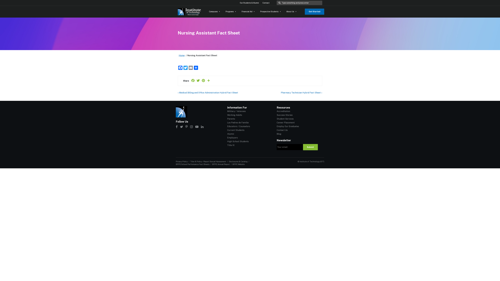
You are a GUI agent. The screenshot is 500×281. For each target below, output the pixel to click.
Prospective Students (269, 12)
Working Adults (234, 115)
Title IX (231, 145)
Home (182, 55)
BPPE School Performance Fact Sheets (193, 164)
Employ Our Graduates (288, 126)
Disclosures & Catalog (238, 162)
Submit (310, 147)
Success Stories (285, 115)
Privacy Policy (182, 162)
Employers (232, 137)
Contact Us (282, 130)
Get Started (314, 11)
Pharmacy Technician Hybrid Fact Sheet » (301, 92)
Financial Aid (247, 12)
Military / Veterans (236, 111)
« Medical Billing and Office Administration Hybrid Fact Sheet (208, 92)
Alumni (230, 134)
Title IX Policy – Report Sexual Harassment (208, 162)
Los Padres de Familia (238, 122)
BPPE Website (238, 164)
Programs (230, 12)
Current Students (235, 130)
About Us (290, 12)
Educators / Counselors (238, 126)
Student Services (285, 119)
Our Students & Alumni (249, 3)
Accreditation (283, 111)
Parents (231, 119)
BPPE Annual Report (221, 164)
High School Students (238, 141)
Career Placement (286, 122)
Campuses (213, 12)
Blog (279, 134)
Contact (266, 3)
